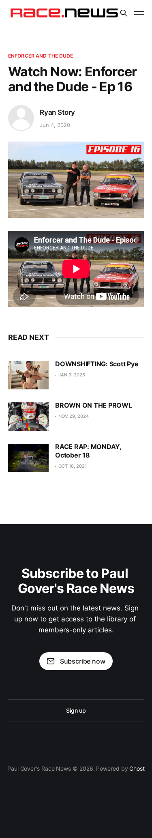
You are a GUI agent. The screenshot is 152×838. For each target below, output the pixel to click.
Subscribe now (82, 661)
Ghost (137, 768)
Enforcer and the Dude (40, 56)
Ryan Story (57, 112)
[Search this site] (124, 13)
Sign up (76, 710)
